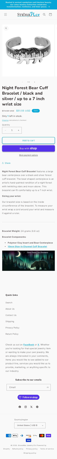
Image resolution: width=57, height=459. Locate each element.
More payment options (28, 155)
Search (9, 302)
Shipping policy (30, 453)
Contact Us (11, 315)
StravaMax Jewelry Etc (27, 445)
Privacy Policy (12, 327)
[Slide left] (22, 82)
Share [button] (8, 163)
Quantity (6, 125)
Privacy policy (32, 449)
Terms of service (47, 449)
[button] (5, 14)
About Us (10, 309)
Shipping (5, 120)
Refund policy (17, 449)
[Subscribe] (47, 387)
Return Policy (12, 334)
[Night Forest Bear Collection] (28, 270)
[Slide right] (35, 82)
